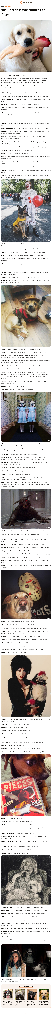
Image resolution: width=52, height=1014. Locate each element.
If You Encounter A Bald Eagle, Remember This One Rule (20, 1003)
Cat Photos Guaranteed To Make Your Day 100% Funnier (31, 1003)
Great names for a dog (18, 75)
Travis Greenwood (7, 18)
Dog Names (8, 6)
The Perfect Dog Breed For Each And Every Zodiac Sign (8, 1003)
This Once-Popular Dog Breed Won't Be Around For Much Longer (44, 1003)
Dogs (2, 6)
